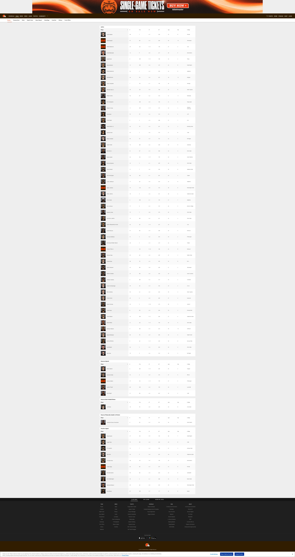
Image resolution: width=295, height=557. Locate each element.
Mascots (171, 514)
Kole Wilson (109, 491)
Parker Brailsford (110, 71)
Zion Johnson (110, 206)
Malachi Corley (110, 108)
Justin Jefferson (110, 181)
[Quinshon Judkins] (103, 218)
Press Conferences (116, 519)
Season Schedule (151, 506)
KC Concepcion (110, 101)
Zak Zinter (109, 353)
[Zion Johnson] (103, 206)
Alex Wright (109, 393)
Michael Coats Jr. (110, 89)
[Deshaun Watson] (103, 328)
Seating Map (131, 519)
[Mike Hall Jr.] (103, 151)
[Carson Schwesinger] (103, 285)
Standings (102, 521)
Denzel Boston (110, 65)
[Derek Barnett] (103, 40)
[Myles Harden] (103, 157)
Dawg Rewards (172, 524)
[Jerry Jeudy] (103, 200)
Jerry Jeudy (109, 200)
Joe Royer (109, 406)
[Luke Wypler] (103, 347)
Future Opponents (151, 511)
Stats (102, 519)
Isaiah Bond (109, 59)
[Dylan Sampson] (103, 267)
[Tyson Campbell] (103, 83)
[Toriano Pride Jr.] (103, 249)
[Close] (292, 554)
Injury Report (101, 514)
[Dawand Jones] (103, 212)
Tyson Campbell (110, 83)
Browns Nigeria (190, 511)
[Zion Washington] (103, 479)
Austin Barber (109, 34)
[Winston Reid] (103, 255)
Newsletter (190, 516)
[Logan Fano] (103, 442)
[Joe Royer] (103, 406)
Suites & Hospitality (132, 514)
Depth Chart (101, 511)
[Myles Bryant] (103, 436)
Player (102, 29)
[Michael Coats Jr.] (103, 89)
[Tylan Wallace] (103, 316)
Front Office (101, 524)
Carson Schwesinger (111, 285)
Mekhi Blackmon (110, 46)
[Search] (267, 16)
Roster (101, 506)
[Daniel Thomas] (103, 304)
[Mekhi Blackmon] (103, 46)
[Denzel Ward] (103, 322)
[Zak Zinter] (103, 353)
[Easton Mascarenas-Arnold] (103, 224)
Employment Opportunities (190, 526)
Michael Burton (110, 77)
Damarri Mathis (110, 381)
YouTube (116, 526)
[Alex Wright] (103, 393)
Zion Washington (110, 478)
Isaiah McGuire (110, 230)
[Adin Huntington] (103, 175)
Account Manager (131, 511)
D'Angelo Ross (110, 460)
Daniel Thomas (110, 304)
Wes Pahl (109, 454)
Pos (140, 29)
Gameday (172, 509)
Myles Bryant (109, 436)
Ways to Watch (116, 524)
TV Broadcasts (116, 521)
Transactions (101, 516)
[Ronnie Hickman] (103, 163)
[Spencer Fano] (103, 132)
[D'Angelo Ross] (103, 460)
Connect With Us (190, 521)
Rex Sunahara (110, 291)
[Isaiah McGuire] (103, 230)
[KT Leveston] (103, 448)
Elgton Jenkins (110, 187)
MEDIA (116, 504)
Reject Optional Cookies (226, 554)
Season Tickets (132, 509)
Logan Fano (109, 442)
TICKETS (132, 504)
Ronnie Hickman (110, 163)
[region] (147, 554)
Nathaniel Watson (110, 485)
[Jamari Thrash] (103, 387)
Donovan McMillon (111, 236)
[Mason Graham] (103, 138)
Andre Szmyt (109, 298)
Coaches (102, 509)
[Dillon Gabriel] (103, 368)
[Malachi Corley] (103, 108)
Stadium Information (190, 524)
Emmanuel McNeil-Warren (112, 242)
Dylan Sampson (110, 267)
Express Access (132, 524)
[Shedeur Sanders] (103, 279)
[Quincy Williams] (103, 341)
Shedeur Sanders (110, 279)
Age (168, 29)
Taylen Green (109, 144)
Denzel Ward (109, 322)
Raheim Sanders (110, 273)
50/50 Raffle (171, 526)
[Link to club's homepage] (4, 16)
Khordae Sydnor (110, 472)
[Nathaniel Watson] (103, 485)
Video (116, 509)
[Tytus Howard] (103, 169)
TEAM (102, 504)
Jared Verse (109, 310)
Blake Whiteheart (110, 334)
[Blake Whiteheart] (103, 334)
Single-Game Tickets (132, 506)
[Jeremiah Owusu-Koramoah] (103, 422)
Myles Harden (109, 157)
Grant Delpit (109, 120)
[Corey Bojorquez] (103, 52)
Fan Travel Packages (132, 529)
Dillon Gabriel (109, 368)
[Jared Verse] (103, 310)
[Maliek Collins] (103, 95)
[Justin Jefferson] (103, 181)
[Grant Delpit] (103, 120)
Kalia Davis (109, 114)
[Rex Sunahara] (103, 292)
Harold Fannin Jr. (110, 126)
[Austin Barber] (103, 34)
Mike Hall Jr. (109, 150)
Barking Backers (171, 521)
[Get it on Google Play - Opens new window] (152, 539)
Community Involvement (190, 506)
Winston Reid (109, 255)
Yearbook (102, 529)
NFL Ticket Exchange (132, 526)
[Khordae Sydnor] (103, 472)
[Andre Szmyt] (103, 298)
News (116, 506)
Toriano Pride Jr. (110, 249)
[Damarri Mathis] (103, 381)
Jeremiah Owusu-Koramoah (113, 422)
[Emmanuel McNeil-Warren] (103, 242)
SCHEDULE (151, 504)
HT (149, 29)
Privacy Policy (125, 555)
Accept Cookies (239, 554)
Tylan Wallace (109, 316)
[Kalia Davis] (103, 114)
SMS (190, 519)
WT (159, 29)
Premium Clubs (132, 516)
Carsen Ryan (109, 261)
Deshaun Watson (110, 328)
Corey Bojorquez (110, 52)
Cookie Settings (214, 554)
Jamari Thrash (110, 387)
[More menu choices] (47, 16)
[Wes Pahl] (103, 454)
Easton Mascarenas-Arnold (112, 224)
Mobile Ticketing (131, 521)
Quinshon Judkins (110, 218)
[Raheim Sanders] (103, 273)
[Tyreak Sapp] (103, 466)
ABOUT (190, 504)
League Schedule (151, 514)
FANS (172, 504)
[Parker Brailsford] (103, 71)
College (188, 29)
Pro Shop (190, 514)
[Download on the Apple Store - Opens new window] (142, 538)
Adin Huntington (110, 175)
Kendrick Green (110, 374)
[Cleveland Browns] (147, 545)
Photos (115, 511)
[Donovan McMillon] (103, 236)
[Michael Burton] (103, 77)
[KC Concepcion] (103, 101)
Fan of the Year (172, 511)
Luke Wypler (109, 347)
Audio (116, 514)
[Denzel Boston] (103, 65)
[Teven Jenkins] (103, 193)
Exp (178, 29)
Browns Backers (171, 516)
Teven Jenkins (110, 193)
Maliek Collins (110, 95)
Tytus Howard (109, 169)
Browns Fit (190, 509)
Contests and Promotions (171, 506)
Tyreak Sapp (109, 466)
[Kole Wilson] (103, 491)
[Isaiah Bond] (103, 59)
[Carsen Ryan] (103, 261)
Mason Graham (110, 138)
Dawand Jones (110, 212)
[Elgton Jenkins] (103, 187)
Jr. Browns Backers (172, 519)
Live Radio (116, 516)
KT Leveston (109, 448)
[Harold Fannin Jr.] (103, 126)
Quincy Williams (110, 341)
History (101, 526)
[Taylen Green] (103, 144)
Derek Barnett (109, 40)
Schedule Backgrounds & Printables (151, 509)
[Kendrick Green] (103, 374)
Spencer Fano (109, 132)
